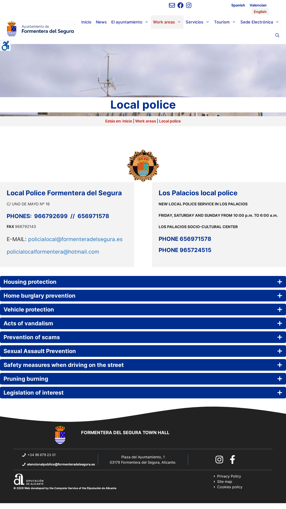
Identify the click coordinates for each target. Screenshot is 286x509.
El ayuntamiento (126, 22)
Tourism (222, 22)
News (101, 22)
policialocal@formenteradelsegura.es (75, 239)
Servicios (194, 22)
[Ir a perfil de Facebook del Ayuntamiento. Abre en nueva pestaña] (180, 5)
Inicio (86, 22)
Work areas (164, 22)
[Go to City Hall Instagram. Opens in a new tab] (219, 459)
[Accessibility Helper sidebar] (5, 45)
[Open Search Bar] (277, 35)
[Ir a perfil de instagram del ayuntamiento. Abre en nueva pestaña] (189, 5)
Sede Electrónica (256, 22)
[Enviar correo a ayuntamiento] (172, 5)
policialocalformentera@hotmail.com (53, 251)
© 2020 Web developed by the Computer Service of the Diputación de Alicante (64, 488)
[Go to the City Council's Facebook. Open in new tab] (232, 459)
